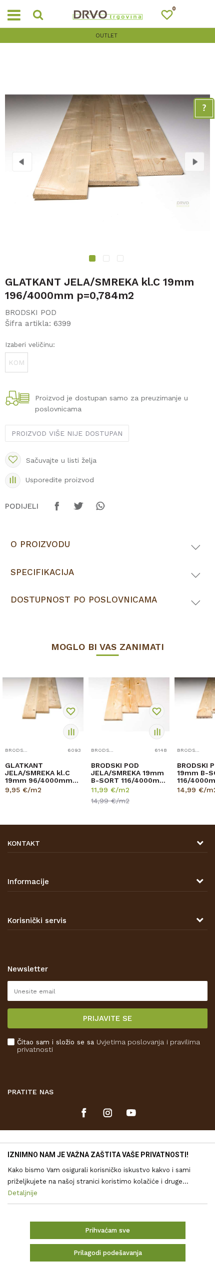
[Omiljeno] (172, 16)
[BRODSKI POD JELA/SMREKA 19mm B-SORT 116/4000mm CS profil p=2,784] (129, 704)
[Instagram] (107, 1112)
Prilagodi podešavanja (108, 1253)
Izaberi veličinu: (30, 344)
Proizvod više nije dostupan (67, 433)
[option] (107, 162)
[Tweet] (78, 511)
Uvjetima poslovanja (130, 1042)
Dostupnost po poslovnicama (83, 600)
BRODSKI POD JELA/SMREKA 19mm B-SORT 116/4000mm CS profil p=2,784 (128, 773)
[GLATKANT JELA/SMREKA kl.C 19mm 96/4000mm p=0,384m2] (43, 704)
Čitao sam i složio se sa (108, 1045)
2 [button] (108, 260)
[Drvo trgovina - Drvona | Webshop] (107, 14)
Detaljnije (39, 798)
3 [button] (122, 260)
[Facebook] (57, 511)
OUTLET (27, 35)
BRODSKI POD (30, 312)
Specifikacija (42, 572)
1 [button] (93, 260)
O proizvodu (40, 544)
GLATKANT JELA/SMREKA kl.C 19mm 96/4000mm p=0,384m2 (38, 773)
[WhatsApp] (100, 511)
